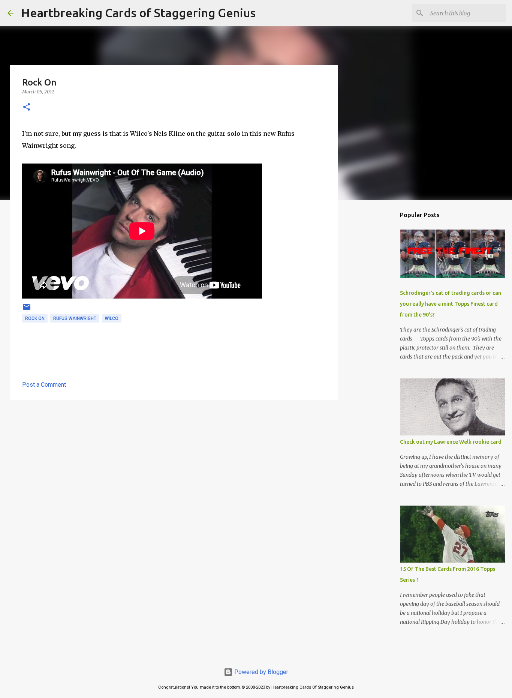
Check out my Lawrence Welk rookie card (451, 442)
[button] (26, 107)
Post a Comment (44, 384)
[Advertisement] (174, 463)
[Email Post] (26, 309)
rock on (35, 318)
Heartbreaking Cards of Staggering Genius (138, 13)
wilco (111, 318)
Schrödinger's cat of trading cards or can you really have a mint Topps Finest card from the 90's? (450, 304)
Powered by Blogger (260, 671)
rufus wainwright (74, 318)
